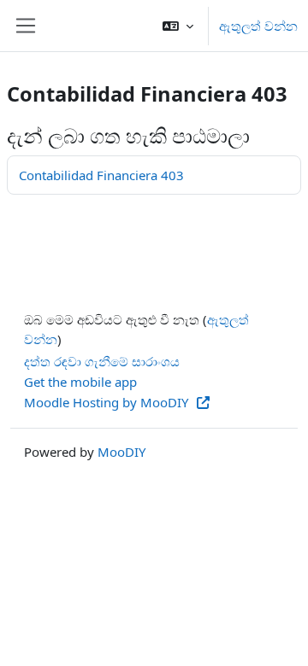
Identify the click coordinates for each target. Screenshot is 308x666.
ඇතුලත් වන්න (258, 25)
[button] (177, 25)
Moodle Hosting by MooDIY (108, 402)
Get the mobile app (80, 381)
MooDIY (121, 451)
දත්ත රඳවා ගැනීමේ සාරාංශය (102, 361)
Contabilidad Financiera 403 (101, 175)
